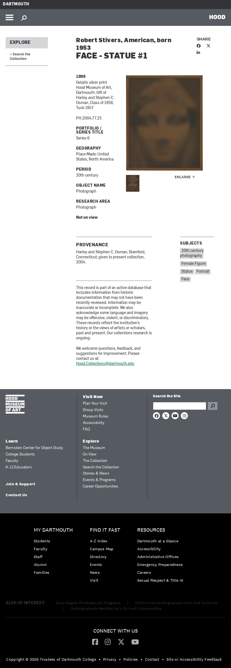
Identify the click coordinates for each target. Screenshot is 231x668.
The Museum (94, 448)
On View (90, 454)
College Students (20, 454)
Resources (151, 530)
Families (41, 572)
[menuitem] (55, 552)
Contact (152, 659)
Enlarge (183, 177)
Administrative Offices (158, 556)
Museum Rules (95, 416)
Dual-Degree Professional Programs (88, 602)
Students (42, 540)
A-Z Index (99, 540)
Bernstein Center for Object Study (34, 448)
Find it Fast (105, 530)
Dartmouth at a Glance (157, 540)
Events (96, 564)
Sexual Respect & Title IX (160, 580)
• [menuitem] (99, 659)
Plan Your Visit (95, 403)
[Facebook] (95, 642)
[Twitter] (121, 642)
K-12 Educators (19, 467)
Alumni (40, 564)
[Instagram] (108, 642)
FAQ (86, 429)
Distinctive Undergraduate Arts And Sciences (176, 602)
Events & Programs (99, 480)
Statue (187, 272)
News (95, 572)
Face (185, 279)
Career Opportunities (100, 486)
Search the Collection (101, 467)
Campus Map (102, 548)
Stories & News (96, 473)
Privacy (109, 659)
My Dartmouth (53, 530)
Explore (20, 42)
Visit (94, 580)
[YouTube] (135, 642)
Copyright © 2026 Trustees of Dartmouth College (51, 659)
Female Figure (193, 264)
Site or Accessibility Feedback (194, 659)
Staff (38, 556)
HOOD (217, 17)
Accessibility (94, 423)
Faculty (12, 461)
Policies (130, 659)
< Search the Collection (20, 56)
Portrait (202, 272)
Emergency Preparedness (160, 564)
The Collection (95, 461)
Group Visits (93, 410)
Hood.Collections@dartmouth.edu (105, 364)
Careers (144, 572)
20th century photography (192, 253)
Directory (98, 556)
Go (212, 406)
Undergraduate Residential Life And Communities (116, 608)
